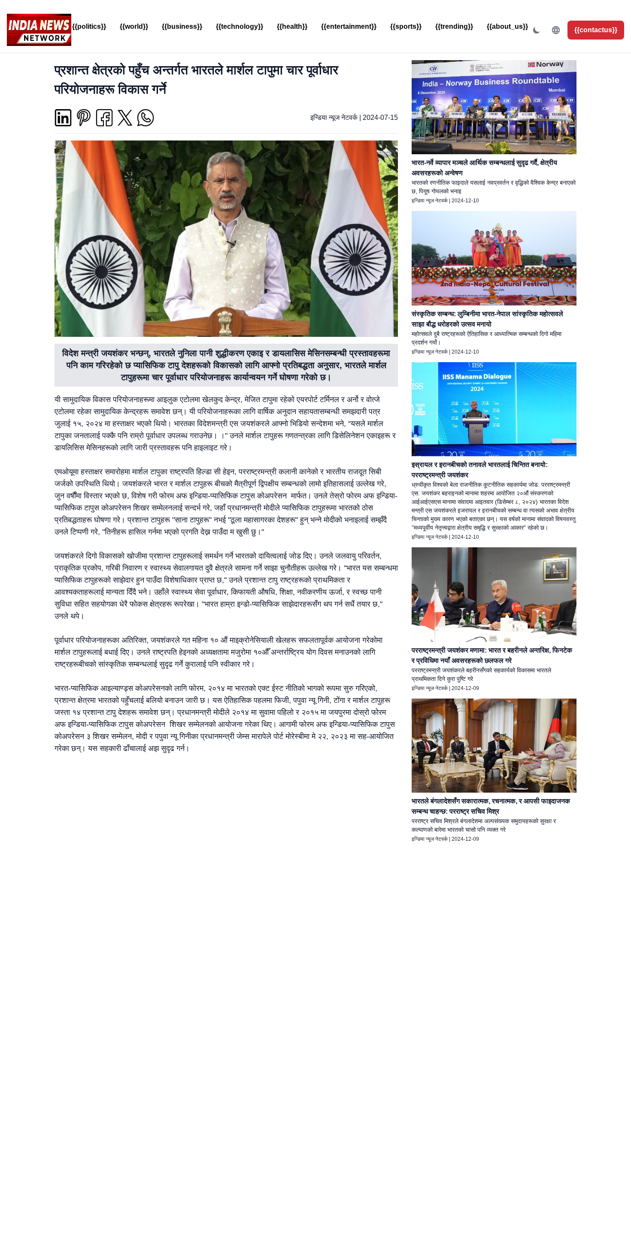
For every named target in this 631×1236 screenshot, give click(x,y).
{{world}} (134, 26)
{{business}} (182, 26)
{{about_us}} (507, 26)
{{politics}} (89, 26)
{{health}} (292, 26)
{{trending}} (454, 26)
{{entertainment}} (348, 26)
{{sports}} (406, 26)
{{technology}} (239, 26)
